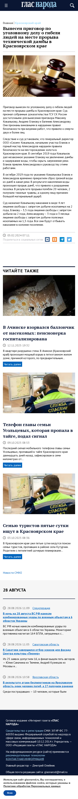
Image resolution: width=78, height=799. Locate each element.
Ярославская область (45, 677)
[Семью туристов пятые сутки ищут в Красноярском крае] (39, 495)
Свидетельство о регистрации (24, 730)
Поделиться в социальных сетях (23, 239)
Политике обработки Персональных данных (32, 786)
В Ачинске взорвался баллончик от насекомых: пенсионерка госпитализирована (38, 333)
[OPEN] (7, 5)
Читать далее (12, 364)
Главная (8, 23)
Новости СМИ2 (12, 572)
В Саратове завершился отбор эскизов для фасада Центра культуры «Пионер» (37, 651)
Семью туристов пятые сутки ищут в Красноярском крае (36, 528)
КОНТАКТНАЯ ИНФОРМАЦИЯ (25, 759)
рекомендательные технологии (25, 755)
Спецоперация (41, 608)
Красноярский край (28, 23)
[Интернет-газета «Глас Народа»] (39, 5)
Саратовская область (45, 644)
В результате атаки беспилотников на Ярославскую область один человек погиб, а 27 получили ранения (38, 684)
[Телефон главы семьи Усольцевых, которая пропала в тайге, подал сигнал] (39, 394)
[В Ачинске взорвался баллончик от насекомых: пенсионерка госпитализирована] (39, 296)
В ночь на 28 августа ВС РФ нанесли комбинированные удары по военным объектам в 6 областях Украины (37, 617)
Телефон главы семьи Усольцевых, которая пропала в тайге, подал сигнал (38, 430)
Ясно (10, 793)
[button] (47, 239)
